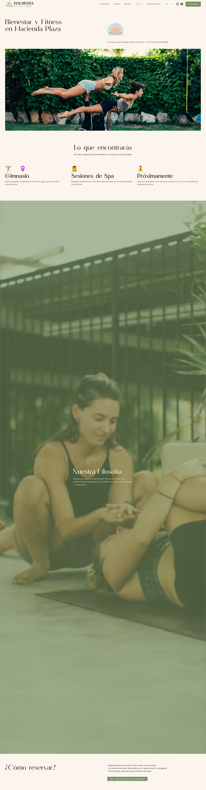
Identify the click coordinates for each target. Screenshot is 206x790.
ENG (166, 4)
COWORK (117, 4)
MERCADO (127, 4)
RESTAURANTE (104, 4)
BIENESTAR (139, 4)
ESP (172, 4)
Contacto (193, 4)
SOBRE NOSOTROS (153, 4)
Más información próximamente (127, 778)
